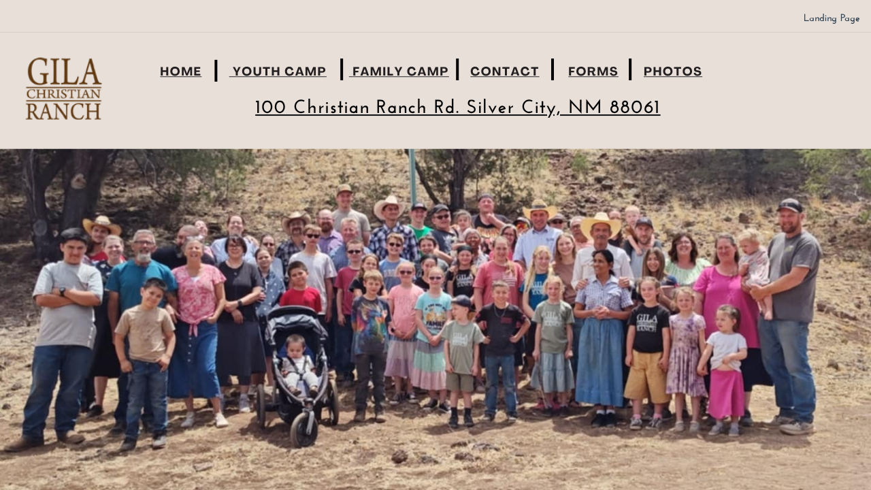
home (180, 73)
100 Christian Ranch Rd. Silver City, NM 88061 (457, 109)
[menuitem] (832, 17)
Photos (673, 73)
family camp (400, 73)
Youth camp (280, 73)
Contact (504, 73)
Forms (593, 73)
